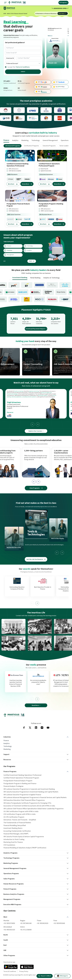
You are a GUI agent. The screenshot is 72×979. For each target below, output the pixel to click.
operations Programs (11, 873)
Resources (7, 759)
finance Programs (9, 771)
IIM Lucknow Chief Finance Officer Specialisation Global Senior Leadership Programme (33, 809)
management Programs (11, 899)
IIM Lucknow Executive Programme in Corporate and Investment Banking (29, 789)
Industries (7, 737)
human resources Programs (13, 884)
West (5, 917)
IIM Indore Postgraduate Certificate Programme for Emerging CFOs (27, 803)
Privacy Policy (23, 971)
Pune (55, 920)
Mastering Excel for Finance (13, 842)
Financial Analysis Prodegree (13, 786)
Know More (25, 184)
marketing (7, 749)
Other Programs (9, 955)
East (5, 945)
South (5, 940)
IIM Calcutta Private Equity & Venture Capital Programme (23, 837)
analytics (6, 743)
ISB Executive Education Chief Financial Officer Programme (24, 800)
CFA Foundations (9, 845)
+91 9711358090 (26, 930)
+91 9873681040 (26, 923)
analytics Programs (10, 853)
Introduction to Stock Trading (13, 839)
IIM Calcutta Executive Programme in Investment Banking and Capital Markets (30, 792)
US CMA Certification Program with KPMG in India (20, 811)
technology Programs (11, 858)
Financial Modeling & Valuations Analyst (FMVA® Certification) (24, 848)
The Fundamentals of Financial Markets (17, 823)
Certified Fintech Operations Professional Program (21, 778)
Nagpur (22, 920)
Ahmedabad (7, 927)
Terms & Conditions (23, 67)
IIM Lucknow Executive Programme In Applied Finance (22, 795)
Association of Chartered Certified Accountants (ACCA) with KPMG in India (29, 806)
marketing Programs (10, 863)
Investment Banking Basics (12, 828)
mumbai (6, 920)
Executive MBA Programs (12, 904)
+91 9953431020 (9, 930)
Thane (39, 920)
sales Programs (9, 879)
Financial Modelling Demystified (14, 825)
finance (6, 741)
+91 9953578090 (9, 923)
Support (6, 754)
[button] (6, 2)
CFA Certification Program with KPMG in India (19, 814)
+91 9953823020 (42, 923)
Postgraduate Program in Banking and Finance (19, 784)
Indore (22, 927)
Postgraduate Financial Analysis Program (17, 781)
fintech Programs (9, 889)
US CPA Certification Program (13, 817)
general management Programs (14, 868)
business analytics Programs (13, 894)
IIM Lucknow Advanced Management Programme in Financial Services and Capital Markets (35, 798)
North (5, 935)
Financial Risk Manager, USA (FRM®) (15, 834)
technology (7, 746)
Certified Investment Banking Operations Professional (22, 775)
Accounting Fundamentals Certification (17, 831)
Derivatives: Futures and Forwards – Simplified (19, 820)
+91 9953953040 (59, 923)
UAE (4, 950)
